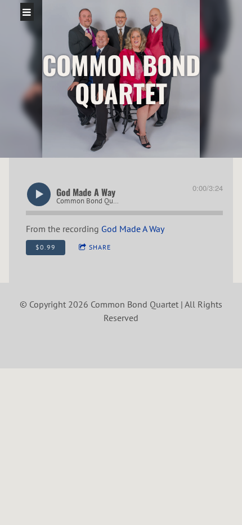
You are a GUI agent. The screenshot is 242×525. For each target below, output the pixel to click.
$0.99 (45, 247)
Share (100, 247)
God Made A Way (132, 228)
